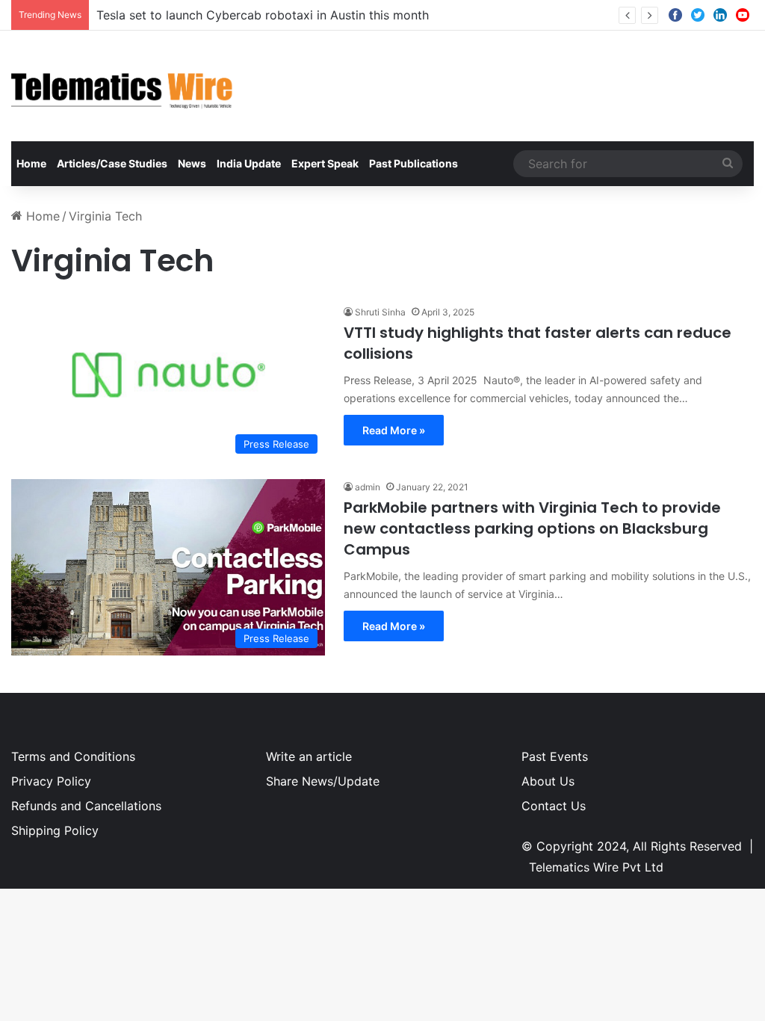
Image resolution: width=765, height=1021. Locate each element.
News (192, 163)
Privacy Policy (51, 781)
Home (31, 163)
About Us (547, 781)
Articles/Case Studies (112, 163)
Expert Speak (325, 163)
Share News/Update (323, 781)
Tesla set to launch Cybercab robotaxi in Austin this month (262, 14)
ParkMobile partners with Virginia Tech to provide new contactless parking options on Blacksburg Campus (532, 528)
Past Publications (413, 163)
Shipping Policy (55, 830)
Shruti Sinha (380, 312)
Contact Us (553, 805)
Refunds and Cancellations (86, 805)
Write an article (309, 756)
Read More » (393, 430)
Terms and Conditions (73, 756)
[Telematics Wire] (122, 86)
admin (367, 487)
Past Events (554, 756)
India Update (249, 163)
